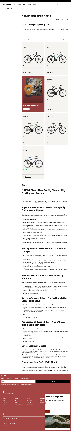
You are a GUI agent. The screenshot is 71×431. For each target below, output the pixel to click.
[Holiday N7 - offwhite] (25, 169)
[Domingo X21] (56, 91)
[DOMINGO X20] (56, 128)
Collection (8, 8)
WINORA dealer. (26, 371)
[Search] (54, 4)
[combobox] (61, 4)
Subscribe (53, 381)
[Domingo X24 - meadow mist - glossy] (23, 136)
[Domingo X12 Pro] (33, 57)
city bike (55, 201)
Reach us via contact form (9, 392)
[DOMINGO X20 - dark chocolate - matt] (47, 136)
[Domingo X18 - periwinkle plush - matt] (47, 65)
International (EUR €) (7, 425)
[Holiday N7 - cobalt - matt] (23, 169)
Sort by (23, 39)
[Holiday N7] (33, 161)
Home (5, 8)
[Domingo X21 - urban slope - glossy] (47, 99)
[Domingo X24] (33, 128)
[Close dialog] (68, 395)
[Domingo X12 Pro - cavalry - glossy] (23, 65)
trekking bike (59, 201)
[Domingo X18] (56, 57)
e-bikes (51, 349)
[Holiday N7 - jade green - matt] (26, 169)
